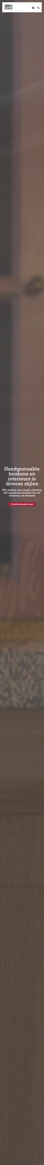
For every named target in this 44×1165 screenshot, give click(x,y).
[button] (33, 8)
